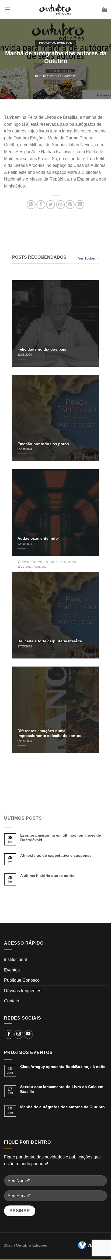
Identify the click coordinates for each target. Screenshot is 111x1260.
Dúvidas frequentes (22, 990)
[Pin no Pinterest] (70, 204)
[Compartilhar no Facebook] (40, 204)
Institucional (15, 959)
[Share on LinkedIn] (79, 204)
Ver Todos (86, 258)
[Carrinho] (104, 9)
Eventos (12, 970)
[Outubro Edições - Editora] (55, 9)
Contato (11, 1001)
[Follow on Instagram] (18, 1034)
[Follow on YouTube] (28, 1034)
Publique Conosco (22, 980)
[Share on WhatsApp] (31, 204)
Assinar (19, 1210)
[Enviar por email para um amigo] (60, 204)
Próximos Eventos (55, 42)
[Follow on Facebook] (9, 1034)
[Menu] (7, 9)
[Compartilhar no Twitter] (50, 204)
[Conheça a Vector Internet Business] (90, 1245)
